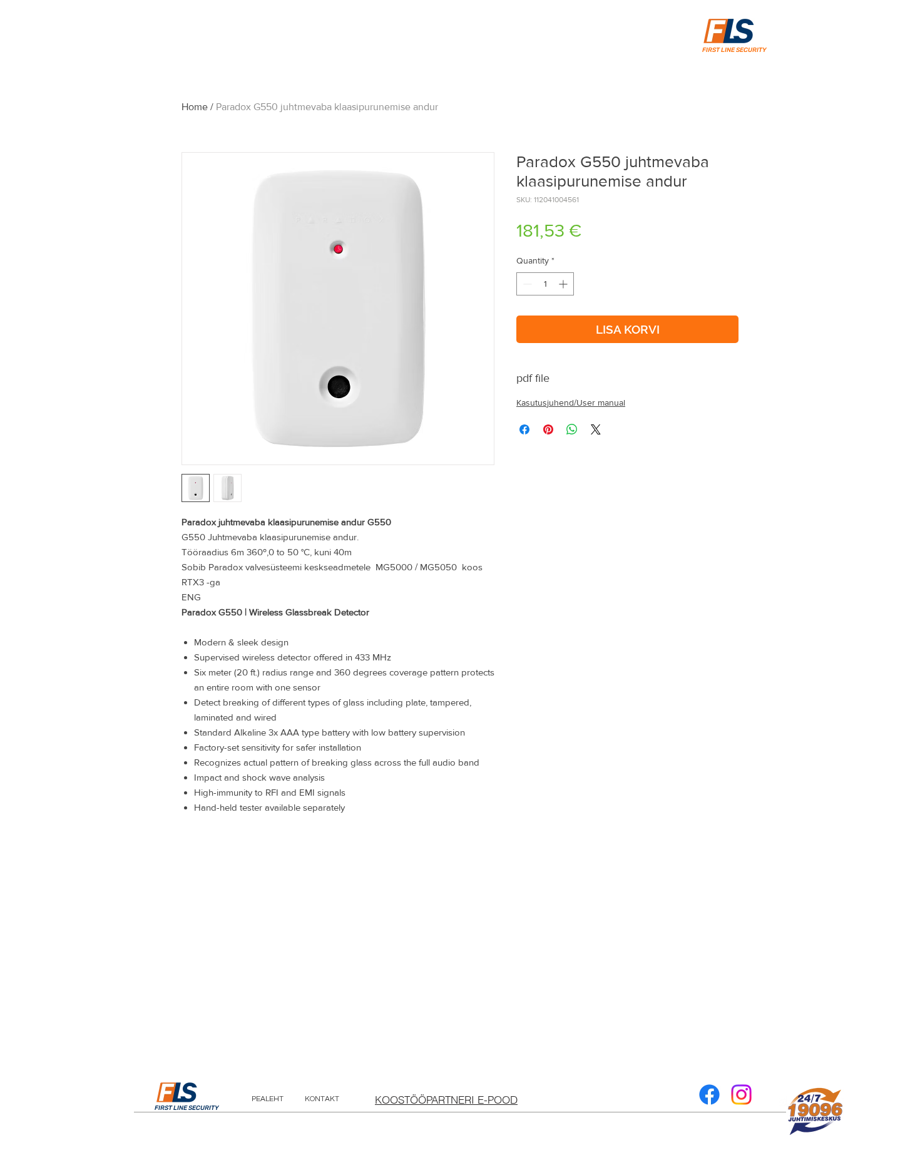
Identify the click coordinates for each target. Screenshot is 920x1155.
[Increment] (564, 284)
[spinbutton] (545, 284)
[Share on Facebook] (524, 429)
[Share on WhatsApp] (572, 429)
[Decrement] (526, 284)
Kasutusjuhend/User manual (570, 403)
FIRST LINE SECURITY (187, 1108)
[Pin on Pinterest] (548, 429)
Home (194, 106)
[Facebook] (709, 1094)
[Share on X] (595, 429)
